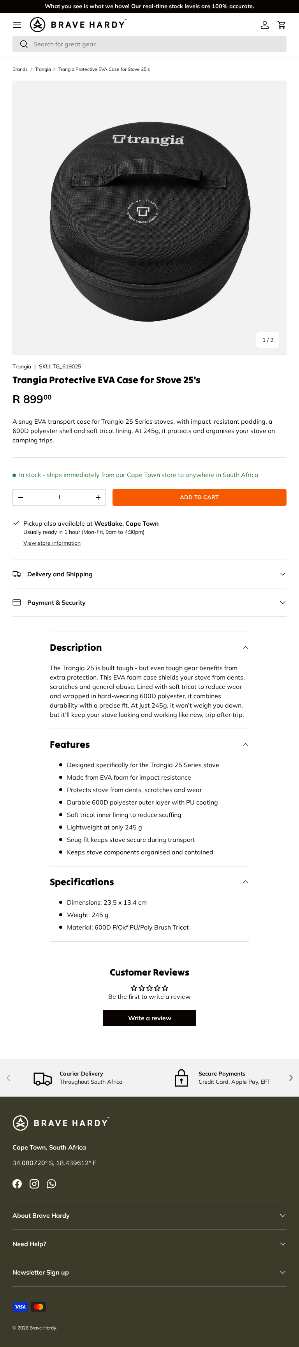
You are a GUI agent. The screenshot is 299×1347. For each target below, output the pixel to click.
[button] (281, 24)
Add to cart (199, 497)
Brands (20, 69)
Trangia (43, 69)
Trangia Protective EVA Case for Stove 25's (104, 69)
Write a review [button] (149, 1018)
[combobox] (149, 44)
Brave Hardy (43, 1328)
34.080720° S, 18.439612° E (54, 1163)
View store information (52, 542)
